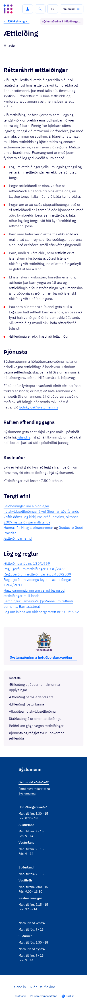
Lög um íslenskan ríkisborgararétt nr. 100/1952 (41, 612)
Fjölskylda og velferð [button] (18, 21)
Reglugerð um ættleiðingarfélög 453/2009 (37, 574)
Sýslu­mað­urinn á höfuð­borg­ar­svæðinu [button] (41, 657)
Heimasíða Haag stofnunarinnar (28, 527)
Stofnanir (20, 996)
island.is (23, 437)
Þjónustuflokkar (42, 987)
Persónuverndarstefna (43, 996)
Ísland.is (19, 987)
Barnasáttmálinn (32, 606)
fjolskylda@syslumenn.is (38, 407)
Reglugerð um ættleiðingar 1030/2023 (35, 568)
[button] (27, 8)
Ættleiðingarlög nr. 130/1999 (27, 563)
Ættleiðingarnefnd (18, 538)
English (70, 996)
